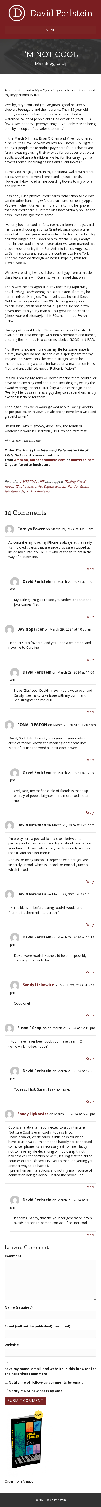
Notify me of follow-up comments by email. (46, 1382)
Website (12, 1344)
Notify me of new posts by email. (37, 1391)
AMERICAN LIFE (32, 481)
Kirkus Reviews (38, 491)
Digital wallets (55, 486)
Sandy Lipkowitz (38, 984)
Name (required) (19, 1307)
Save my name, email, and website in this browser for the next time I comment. (50, 1371)
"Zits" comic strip (28, 486)
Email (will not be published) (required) (37, 1326)
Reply (90, 569)
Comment (13, 1256)
